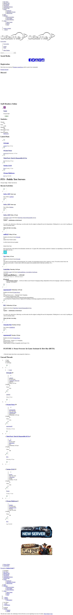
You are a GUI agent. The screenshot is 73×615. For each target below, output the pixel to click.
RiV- (4, 160)
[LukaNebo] (5, 266)
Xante (5, 111)
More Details (47, 613)
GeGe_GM (6, 194)
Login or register (7, 28)
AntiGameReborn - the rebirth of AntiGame (27, 272)
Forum (4, 46)
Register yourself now (18, 67)
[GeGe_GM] (5, 191)
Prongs (4, 168)
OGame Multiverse (8, 173)
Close (51, 613)
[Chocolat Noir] (5, 322)
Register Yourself (4, 69)
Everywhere (3, 41)
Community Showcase (14, 380)
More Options (6, 50)
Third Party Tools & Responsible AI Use (15, 158)
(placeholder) (9, 600)
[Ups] (5, 253)
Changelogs (11, 477)
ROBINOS (12, 327)
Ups (4, 256)
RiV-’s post (8, 217)
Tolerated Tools (12, 412)
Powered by (7, 568)
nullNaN (5, 145)
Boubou (11, 207)
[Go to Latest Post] (7, 392)
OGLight (6, 143)
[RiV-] (5, 302)
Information (11, 443)
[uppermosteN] (5, 287)
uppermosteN (6, 153)
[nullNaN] (5, 231)
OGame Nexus (7, 150)
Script (10, 370)
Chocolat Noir (7, 324)
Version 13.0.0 (7, 165)
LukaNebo (6, 269)
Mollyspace (6, 133)
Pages (4, 47)
